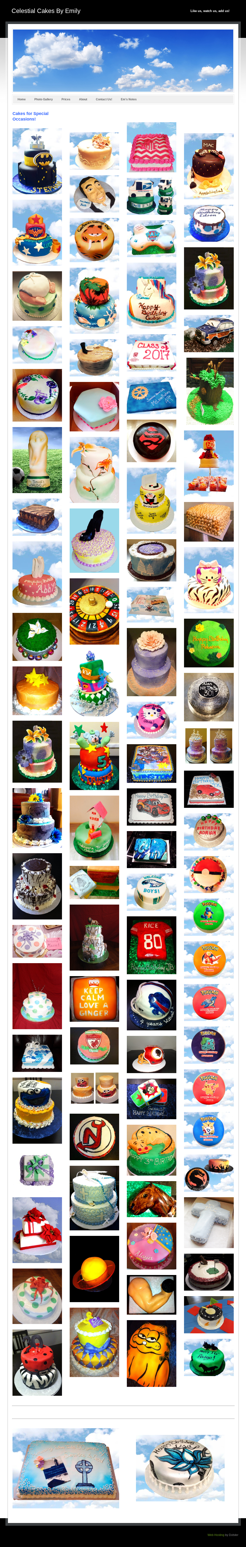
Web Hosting (216, 1535)
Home (22, 99)
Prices (66, 99)
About (83, 99)
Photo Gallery (43, 99)
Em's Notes (129, 99)
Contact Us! (104, 99)
